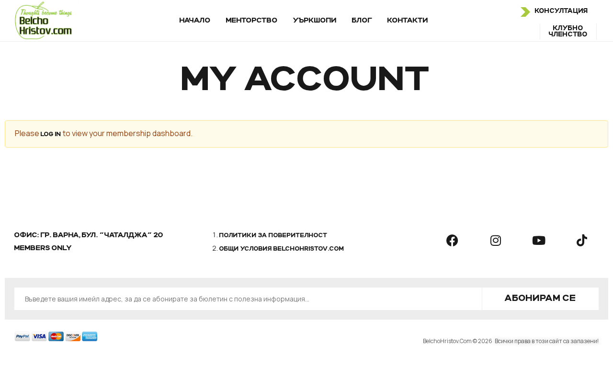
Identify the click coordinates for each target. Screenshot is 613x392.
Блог (362, 20)
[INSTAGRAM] (495, 240)
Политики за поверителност (273, 236)
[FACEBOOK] (452, 240)
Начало (195, 20)
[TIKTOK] (582, 240)
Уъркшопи (315, 20)
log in (51, 135)
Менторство (252, 20)
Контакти (407, 20)
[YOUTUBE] (539, 240)
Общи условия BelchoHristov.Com (281, 249)
